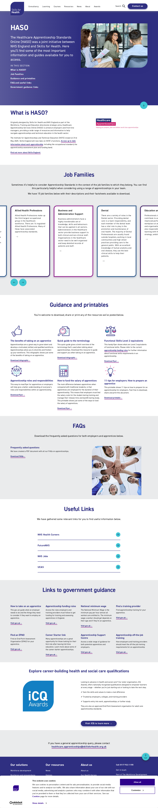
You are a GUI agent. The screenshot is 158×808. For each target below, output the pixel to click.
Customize (136, 790)
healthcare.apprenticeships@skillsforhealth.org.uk (79, 746)
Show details (38, 803)
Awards (97, 6)
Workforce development (20, 770)
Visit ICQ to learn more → (98, 723)
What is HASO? (18, 69)
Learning (46, 6)
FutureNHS (44, 545)
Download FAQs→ (17, 456)
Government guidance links (24, 87)
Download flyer (111, 361)
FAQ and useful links (20, 82)
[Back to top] (145, 756)
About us (84, 770)
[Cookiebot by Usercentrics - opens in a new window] (16, 803)
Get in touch (121, 770)
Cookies (36, 796)
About (87, 6)
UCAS (41, 567)
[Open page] (17, 236)
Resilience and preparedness (22, 775)
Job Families (17, 74)
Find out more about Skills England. (25, 152)
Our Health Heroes (89, 775)
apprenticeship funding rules (116, 350)
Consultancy (33, 6)
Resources (68, 6)
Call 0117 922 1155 (124, 764)
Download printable (113, 397)
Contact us (137, 6)
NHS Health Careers (48, 534)
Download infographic (20, 360)
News (79, 6)
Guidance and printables (22, 78)
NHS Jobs (43, 556)
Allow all (137, 782)
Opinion (49, 775)
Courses (57, 6)
